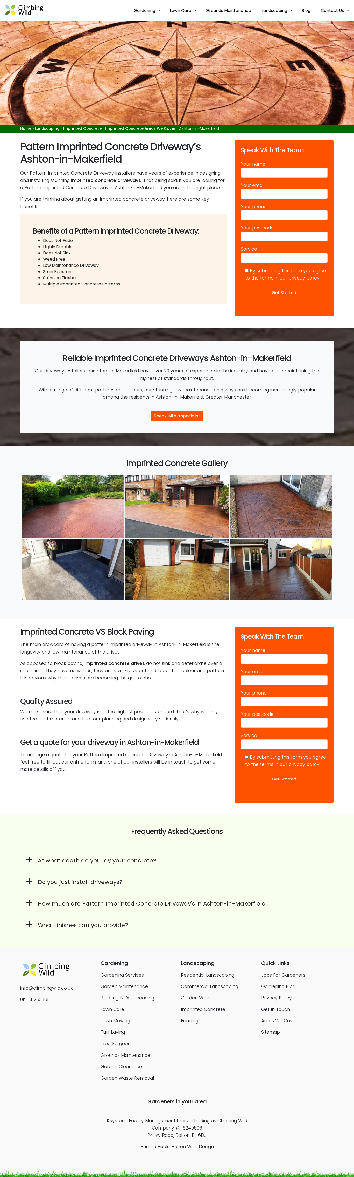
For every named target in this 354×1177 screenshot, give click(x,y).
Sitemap (270, 1032)
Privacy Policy (276, 998)
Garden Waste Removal (127, 1078)
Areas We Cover (279, 1021)
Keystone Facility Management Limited (150, 1121)
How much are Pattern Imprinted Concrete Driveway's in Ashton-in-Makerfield (152, 904)
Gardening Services (122, 975)
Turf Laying (113, 1032)
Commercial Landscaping (209, 986)
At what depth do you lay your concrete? (97, 860)
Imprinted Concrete (82, 128)
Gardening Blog (278, 986)
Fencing (189, 1021)
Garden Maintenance (124, 986)
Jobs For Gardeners (283, 975)
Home (25, 128)
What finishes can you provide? (83, 925)
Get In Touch (275, 1009)
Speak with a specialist (177, 416)
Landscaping (47, 128)
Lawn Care (112, 1009)
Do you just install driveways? (80, 882)
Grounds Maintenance (125, 1055)
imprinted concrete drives (114, 663)
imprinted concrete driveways (106, 180)
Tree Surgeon (116, 1043)
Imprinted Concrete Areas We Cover (140, 128)
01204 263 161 (34, 999)
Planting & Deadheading (127, 998)
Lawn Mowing (115, 1021)
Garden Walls (196, 998)
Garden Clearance (121, 1067)
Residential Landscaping (207, 975)
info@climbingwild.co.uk (46, 988)
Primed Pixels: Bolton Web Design (177, 1147)
